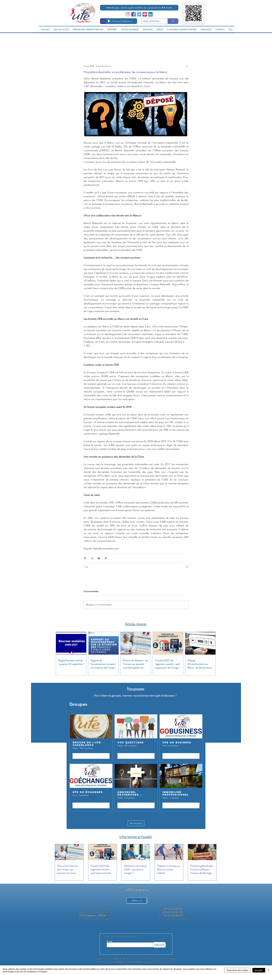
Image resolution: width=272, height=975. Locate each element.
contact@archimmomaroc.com (157, 962)
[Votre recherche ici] (173, 21)
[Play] (109, 21)
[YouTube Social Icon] (145, 14)
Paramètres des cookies (237, 970)
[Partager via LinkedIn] (98, 558)
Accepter (259, 970)
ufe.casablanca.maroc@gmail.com (100, 918)
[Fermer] (268, 970)
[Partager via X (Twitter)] (92, 558)
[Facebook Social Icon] (133, 14)
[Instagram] (128, 14)
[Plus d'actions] (186, 66)
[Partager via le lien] (105, 558)
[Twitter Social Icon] (139, 14)
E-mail (109, 941)
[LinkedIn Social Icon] (150, 14)
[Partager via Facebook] (85, 558)
